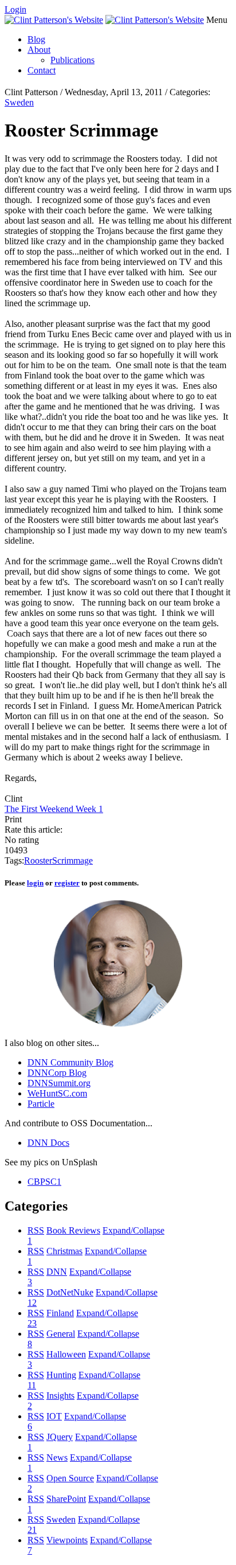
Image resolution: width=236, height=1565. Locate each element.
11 (31, 1385)
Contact (41, 70)
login (35, 883)
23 (32, 1323)
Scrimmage (72, 860)
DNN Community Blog (70, 1062)
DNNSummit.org (59, 1083)
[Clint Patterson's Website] (54, 20)
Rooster (38, 860)
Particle (40, 1104)
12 (32, 1303)
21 (32, 1530)
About (38, 49)
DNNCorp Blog (56, 1073)
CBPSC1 (44, 1182)
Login (15, 9)
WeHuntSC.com (57, 1093)
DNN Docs (48, 1143)
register (67, 883)
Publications (72, 60)
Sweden (19, 102)
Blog (36, 39)
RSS (35, 1230)
